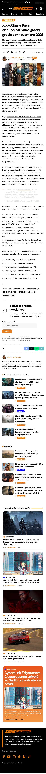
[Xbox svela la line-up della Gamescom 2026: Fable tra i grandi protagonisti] (8, 454)
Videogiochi (9, 20)
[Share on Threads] (19, 52)
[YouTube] (8, 756)
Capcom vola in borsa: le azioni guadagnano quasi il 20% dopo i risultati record (28, 477)
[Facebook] (3, 756)
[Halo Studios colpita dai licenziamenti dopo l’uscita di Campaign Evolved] (8, 432)
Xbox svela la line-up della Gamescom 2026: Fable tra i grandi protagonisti (27, 453)
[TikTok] (19, 756)
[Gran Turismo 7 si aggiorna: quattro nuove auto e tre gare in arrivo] (23, 639)
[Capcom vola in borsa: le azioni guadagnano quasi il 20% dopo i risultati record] (8, 477)
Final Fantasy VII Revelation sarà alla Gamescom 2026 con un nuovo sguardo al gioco (28, 382)
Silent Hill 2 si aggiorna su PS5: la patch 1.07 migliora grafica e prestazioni (28, 419)
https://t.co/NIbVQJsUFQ (24, 197)
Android (31, 292)
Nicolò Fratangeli (11, 719)
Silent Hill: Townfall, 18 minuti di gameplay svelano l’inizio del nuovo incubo (21, 619)
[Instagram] (14, 756)
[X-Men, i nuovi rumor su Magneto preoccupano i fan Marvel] (8, 408)
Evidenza (22, 292)
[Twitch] (24, 756)
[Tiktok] (30, 756)
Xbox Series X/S (33, 289)
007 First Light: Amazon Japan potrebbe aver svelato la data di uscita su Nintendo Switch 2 (28, 490)
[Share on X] (7, 52)
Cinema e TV (20, 411)
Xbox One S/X (19, 289)
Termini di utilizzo (24, 336)
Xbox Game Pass (9, 292)
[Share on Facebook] (3, 52)
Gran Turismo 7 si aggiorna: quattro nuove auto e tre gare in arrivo (22, 657)
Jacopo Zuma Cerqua (16, 57)
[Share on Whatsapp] (11, 52)
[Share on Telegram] (15, 52)
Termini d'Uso (12, 4)
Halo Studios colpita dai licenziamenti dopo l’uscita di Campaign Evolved (27, 432)
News (34, 57)
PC (10, 289)
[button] (39, 3)
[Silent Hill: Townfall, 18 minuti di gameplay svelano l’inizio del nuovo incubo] (23, 601)
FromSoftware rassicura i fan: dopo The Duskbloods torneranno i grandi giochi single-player (29, 395)
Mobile (6, 295)
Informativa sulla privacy (34, 338)
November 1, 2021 (33, 201)
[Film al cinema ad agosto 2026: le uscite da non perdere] (8, 467)
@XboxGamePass (24, 189)
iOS (13, 295)
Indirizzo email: (8, 322)
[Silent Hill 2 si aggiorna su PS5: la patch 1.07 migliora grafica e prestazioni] (8, 419)
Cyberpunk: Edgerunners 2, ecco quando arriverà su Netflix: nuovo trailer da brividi (22, 678)
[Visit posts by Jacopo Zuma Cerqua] (4, 357)
